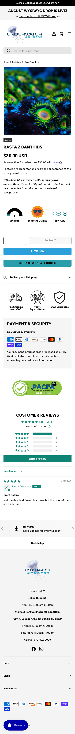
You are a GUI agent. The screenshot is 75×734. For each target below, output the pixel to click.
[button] (62, 34)
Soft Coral (16, 62)
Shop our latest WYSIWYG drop (37, 16)
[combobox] (37, 50)
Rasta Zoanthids (31, 62)
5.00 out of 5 (46, 422)
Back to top (37, 543)
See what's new (51, 2)
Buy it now (37, 251)
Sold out (50, 240)
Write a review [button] (37, 458)
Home (6, 62)
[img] (11, 481)
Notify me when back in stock (37, 263)
